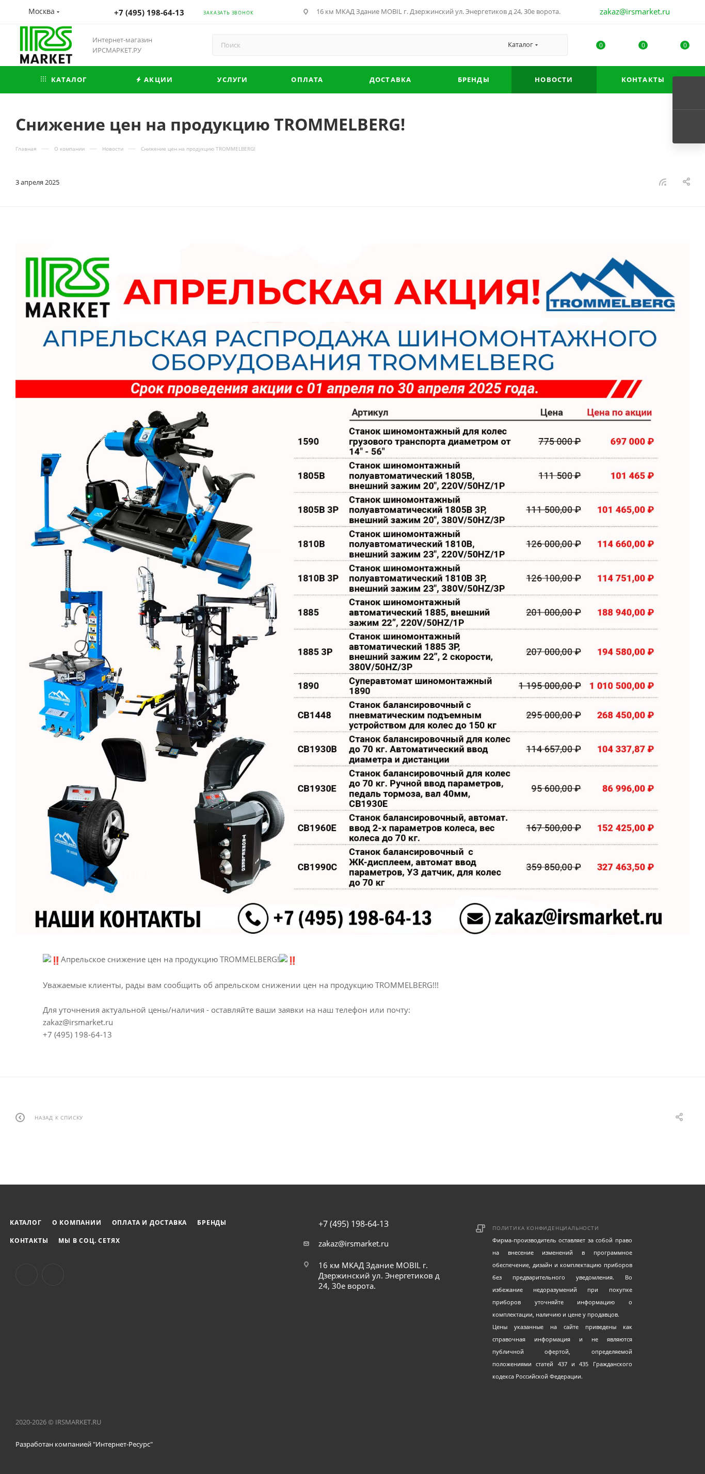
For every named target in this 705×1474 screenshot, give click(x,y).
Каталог (26, 1222)
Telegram (53, 1275)
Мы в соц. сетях (89, 1240)
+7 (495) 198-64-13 (149, 12)
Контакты (29, 1240)
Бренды (212, 1222)
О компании (77, 1222)
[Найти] (555, 45)
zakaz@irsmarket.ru (635, 11)
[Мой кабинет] (685, 13)
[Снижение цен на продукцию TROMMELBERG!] (352, 589)
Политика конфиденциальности (545, 1228)
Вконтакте (26, 1275)
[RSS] (662, 181)
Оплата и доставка (149, 1222)
